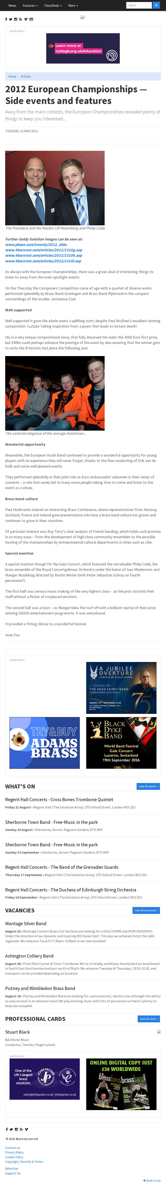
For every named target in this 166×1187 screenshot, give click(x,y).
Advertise (11, 1168)
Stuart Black (17, 1032)
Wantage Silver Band (25, 923)
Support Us (13, 1173)
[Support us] (31, 19)
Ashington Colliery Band (29, 956)
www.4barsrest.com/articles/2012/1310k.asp (43, 255)
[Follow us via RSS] (20, 19)
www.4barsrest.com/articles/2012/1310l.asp (43, 260)
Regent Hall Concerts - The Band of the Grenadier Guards (61, 867)
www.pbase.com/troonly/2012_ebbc (36, 244)
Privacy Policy (14, 1152)
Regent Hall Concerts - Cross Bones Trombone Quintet (59, 799)
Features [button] (29, 5)
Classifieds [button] (52, 5)
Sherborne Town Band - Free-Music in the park (51, 822)
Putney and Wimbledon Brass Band (40, 988)
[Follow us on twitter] (10, 19)
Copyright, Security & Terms (24, 1162)
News (12, 5)
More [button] (72, 5)
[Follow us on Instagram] (15, 19)
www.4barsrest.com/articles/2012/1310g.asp (43, 249)
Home (12, 76)
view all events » (148, 786)
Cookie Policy (14, 1157)
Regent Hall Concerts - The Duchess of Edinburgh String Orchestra (70, 890)
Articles (26, 76)
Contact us (12, 1148)
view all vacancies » (146, 910)
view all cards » (149, 1019)
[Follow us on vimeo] (25, 19)
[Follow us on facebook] (6, 19)
